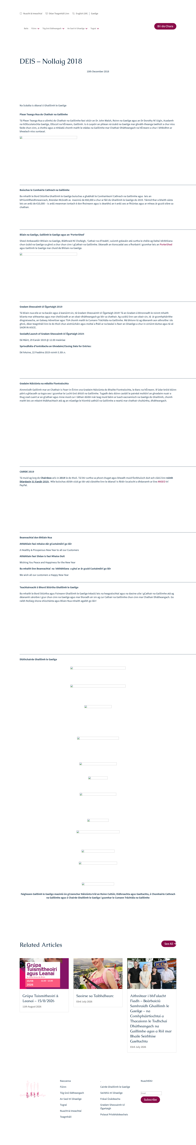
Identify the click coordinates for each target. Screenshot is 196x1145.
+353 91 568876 (28, 1104)
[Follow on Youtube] (89, 78)
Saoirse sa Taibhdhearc (95, 995)
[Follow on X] (106, 78)
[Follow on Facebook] (95, 78)
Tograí (93, 28)
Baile (26, 28)
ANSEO (161, 481)
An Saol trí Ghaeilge (76, 28)
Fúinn (33, 28)
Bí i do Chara (165, 26)
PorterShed (166, 244)
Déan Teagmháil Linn (59, 14)
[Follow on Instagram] (101, 78)
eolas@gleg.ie (27, 1110)
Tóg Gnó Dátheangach (51, 28)
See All (168, 944)
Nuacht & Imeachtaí (32, 14)
